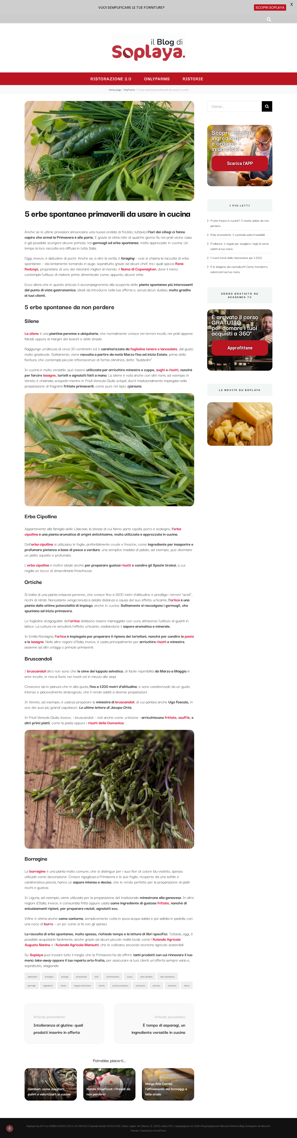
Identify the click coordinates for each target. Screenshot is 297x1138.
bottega (64, 976)
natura (63, 985)
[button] (210, 424)
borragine (37, 871)
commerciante (112, 976)
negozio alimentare (82, 985)
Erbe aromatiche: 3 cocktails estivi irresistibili (237, 234)
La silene (32, 333)
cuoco (129, 976)
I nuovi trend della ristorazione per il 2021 (236, 257)
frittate (170, 717)
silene (186, 985)
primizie (156, 985)
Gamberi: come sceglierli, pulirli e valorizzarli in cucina (49, 1091)
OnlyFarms (157, 78)
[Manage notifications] (9, 1128)
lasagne (49, 375)
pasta (189, 636)
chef (96, 976)
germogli (31, 985)
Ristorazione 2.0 (110, 78)
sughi (160, 369)
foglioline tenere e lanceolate (153, 349)
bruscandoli (124, 702)
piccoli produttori (120, 985)
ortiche (102, 985)
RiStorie (193, 78)
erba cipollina (42, 544)
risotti (173, 369)
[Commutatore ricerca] (269, 19)
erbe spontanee (167, 976)
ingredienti (48, 985)
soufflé (184, 717)
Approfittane (239, 347)
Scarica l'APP (240, 163)
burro (48, 924)
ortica (175, 600)
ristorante (172, 985)
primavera (140, 985)
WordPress (160, 1130)
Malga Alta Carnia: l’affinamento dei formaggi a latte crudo (166, 1088)
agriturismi (32, 976)
